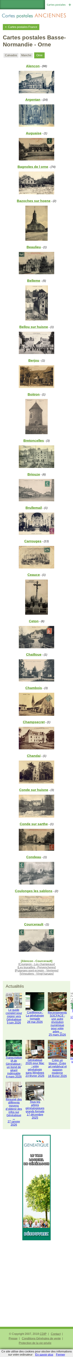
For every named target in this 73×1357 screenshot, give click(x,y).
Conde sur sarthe (34, 824)
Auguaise (33, 133)
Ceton (34, 621)
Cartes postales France (22, 26)
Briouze (33, 474)
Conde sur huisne (33, 790)
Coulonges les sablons (33, 891)
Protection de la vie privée (35, 1343)
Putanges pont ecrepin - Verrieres (37, 970)
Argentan (32, 99)
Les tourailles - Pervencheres (36, 967)
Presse (13, 1338)
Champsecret (34, 722)
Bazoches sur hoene (33, 201)
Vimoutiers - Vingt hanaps (36, 973)
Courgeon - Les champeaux (36, 964)
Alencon (33, 66)
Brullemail (34, 508)
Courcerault (33, 924)
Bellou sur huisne (33, 327)
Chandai (34, 756)
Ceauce (33, 575)
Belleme (33, 280)
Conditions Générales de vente (41, 1338)
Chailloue (33, 654)
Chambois (33, 688)
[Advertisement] (36, 1276)
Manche (26, 55)
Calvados (11, 55)
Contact (56, 1333)
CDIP (43, 1333)
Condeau (33, 857)
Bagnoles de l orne (33, 167)
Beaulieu (34, 247)
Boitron (34, 394)
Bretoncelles (33, 440)
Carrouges (32, 541)
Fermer (60, 1354)
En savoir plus (44, 1354)
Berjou (33, 360)
